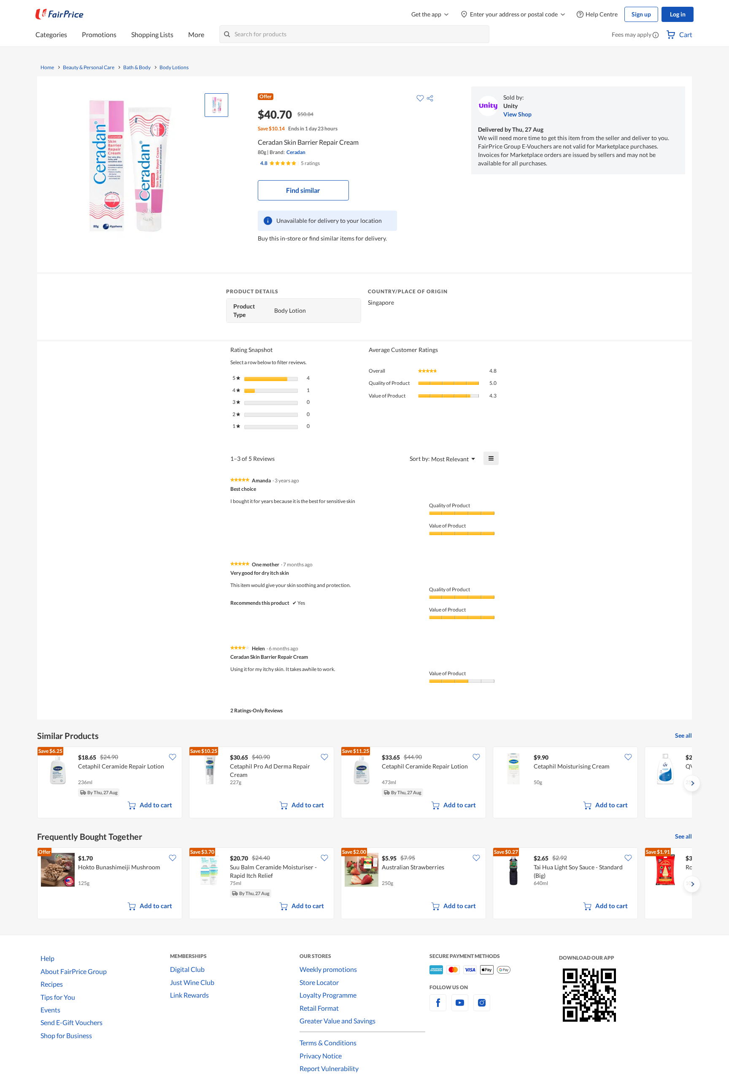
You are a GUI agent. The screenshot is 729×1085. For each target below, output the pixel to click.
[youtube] (459, 1008)
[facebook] (437, 1008)
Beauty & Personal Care (88, 67)
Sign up (641, 14)
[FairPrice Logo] (59, 14)
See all (683, 735)
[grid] (364, 783)
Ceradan (295, 152)
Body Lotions (174, 67)
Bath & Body (137, 67)
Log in (678, 14)
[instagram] (481, 1008)
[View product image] (216, 105)
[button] (655, 35)
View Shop (517, 114)
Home (47, 67)
